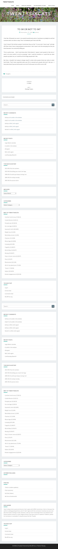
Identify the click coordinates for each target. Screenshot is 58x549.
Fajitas (6, 271)
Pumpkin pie (8, 223)
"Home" (7, 268)
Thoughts (7, 74)
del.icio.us (7, 496)
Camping (7, 244)
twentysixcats (8, 2)
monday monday (15, 177)
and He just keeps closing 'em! (19, 174)
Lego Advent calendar (10, 143)
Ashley (37, 32)
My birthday (8, 250)
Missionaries (8, 262)
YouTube (7, 493)
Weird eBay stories (9, 235)
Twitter (7, 487)
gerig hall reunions (26, 5)
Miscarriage (8, 241)
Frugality (7, 247)
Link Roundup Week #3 (10, 155)
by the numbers (15, 168)
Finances (7, 238)
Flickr (6, 490)
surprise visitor (15, 180)
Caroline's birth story (10, 217)
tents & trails (51, 5)
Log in (6, 287)
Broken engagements (10, 274)
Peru (6, 259)
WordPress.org (8, 296)
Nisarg (43, 546)
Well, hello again (14, 123)
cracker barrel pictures (40, 5)
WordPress (33, 546)
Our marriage (8, 226)
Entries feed (8, 290)
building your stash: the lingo (18, 171)
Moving (7, 253)
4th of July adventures (10, 265)
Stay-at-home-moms (10, 256)
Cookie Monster (9, 220)
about (17, 5)
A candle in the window (16, 117)
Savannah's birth (9, 229)
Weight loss (8, 232)
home (12, 5)
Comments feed (9, 293)
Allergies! (7, 149)
